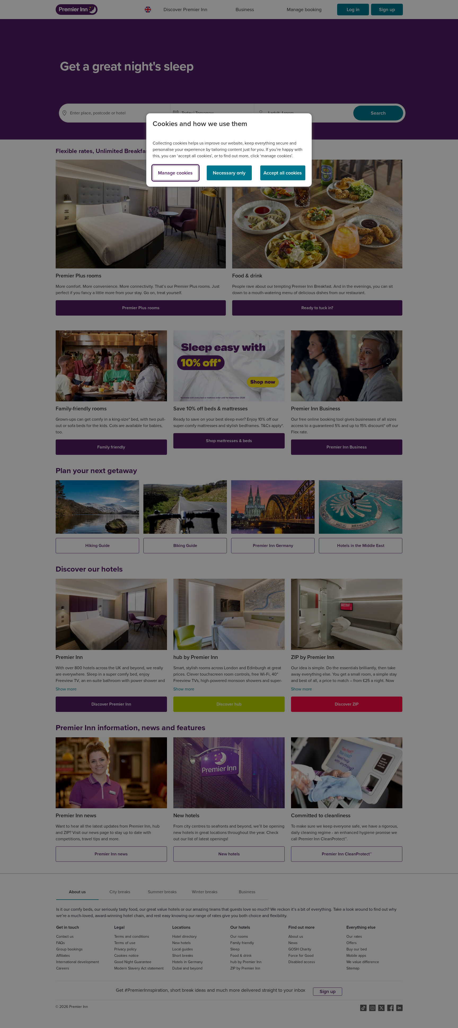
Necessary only (229, 173)
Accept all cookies (282, 173)
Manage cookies (175, 173)
